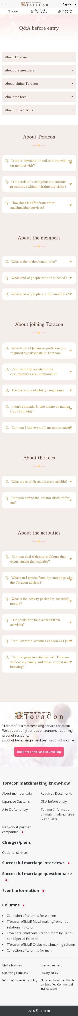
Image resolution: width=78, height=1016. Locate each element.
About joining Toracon (21, 83)
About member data (17, 793)
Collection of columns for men (29, 950)
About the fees (15, 96)
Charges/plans (16, 842)
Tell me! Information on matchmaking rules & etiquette (57, 814)
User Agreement (51, 965)
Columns (11, 905)
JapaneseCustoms (67, 11)
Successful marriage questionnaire (37, 873)
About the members (19, 70)
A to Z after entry (15, 809)
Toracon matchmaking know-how (36, 783)
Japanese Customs (16, 801)
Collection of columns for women (31, 915)
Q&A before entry (54, 801)
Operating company (15, 973)
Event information (20, 890)
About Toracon (16, 57)
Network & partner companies (16, 829)
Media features (12, 965)
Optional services (15, 852)
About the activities (19, 110)
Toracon (44, 1011)
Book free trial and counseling (39, 752)
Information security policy (19, 980)
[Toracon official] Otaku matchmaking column (41, 944)
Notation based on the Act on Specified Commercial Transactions (58, 984)
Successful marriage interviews (33, 862)
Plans (15, 11)
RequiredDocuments (41, 11)
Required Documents (56, 793)
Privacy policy (49, 973)
